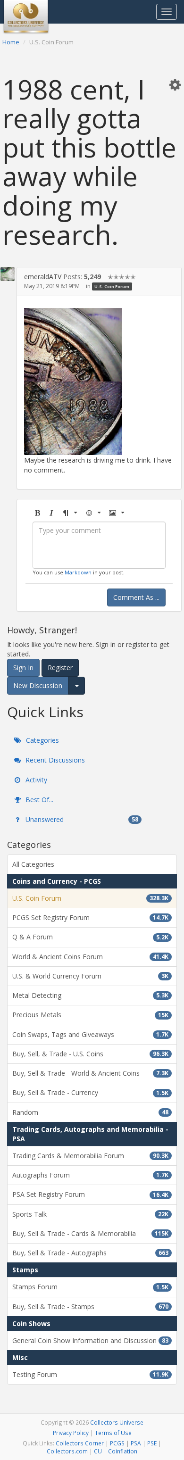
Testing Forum (90, 1374)
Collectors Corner (80, 1443)
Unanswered (81, 819)
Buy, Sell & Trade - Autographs (90, 1252)
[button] (175, 84)
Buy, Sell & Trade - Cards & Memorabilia (90, 1233)
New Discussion (37, 685)
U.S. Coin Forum (111, 286)
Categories (41, 740)
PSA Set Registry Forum (90, 1194)
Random (90, 1112)
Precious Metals (90, 1014)
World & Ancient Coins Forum (90, 956)
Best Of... (38, 799)
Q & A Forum (90, 936)
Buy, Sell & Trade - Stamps (90, 1306)
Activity (35, 779)
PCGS (117, 1443)
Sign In (23, 667)
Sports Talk (90, 1214)
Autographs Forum (90, 1174)
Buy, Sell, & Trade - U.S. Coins (90, 1053)
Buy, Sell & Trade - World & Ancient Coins (90, 1073)
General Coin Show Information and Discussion (90, 1340)
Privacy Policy (71, 1432)
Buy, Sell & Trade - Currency (90, 1092)
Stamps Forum (90, 1286)
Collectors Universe (116, 1422)
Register (60, 667)
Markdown (78, 572)
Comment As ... (136, 597)
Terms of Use (113, 1432)
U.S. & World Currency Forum (90, 975)
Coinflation (122, 1451)
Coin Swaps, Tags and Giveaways (90, 1034)
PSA (136, 1443)
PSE (152, 1443)
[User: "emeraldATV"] (7, 274)
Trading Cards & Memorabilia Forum (90, 1155)
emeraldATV (42, 276)
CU (98, 1451)
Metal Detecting (90, 995)
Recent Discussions (54, 759)
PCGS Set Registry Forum (90, 917)
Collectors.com (67, 1451)
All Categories (33, 864)
